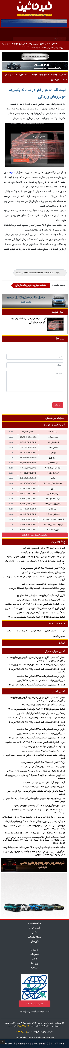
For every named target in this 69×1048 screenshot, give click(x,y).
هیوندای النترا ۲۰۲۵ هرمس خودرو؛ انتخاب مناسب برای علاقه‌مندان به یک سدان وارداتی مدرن (34, 827)
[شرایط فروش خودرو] (34, 865)
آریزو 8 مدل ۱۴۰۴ (53, 529)
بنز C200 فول (53, 462)
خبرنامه (34, 968)
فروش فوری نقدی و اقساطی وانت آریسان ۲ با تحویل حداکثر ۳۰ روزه (35, 608)
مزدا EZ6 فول (53, 437)
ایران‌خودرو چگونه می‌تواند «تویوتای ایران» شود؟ (43, 705)
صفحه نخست (34, 923)
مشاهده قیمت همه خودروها (35, 535)
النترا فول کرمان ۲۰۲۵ (53, 468)
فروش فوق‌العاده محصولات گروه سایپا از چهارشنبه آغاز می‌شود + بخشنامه (36, 589)
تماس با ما (34, 954)
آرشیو (34, 959)
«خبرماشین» (23, 1026)
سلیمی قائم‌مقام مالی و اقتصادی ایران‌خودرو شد (44, 787)
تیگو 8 (53, 478)
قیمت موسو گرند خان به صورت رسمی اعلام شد (44, 548)
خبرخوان (34, 941)
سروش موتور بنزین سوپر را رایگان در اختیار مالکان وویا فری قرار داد (35, 821)
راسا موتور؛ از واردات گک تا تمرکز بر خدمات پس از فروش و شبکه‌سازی (33, 817)
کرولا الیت (53, 452)
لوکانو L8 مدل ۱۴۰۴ (53, 498)
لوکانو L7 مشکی (53, 493)
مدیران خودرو (59, 636)
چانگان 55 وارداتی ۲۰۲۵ (53, 503)
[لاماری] (35, 66)
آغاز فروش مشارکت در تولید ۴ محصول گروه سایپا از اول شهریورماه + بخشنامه (34, 562)
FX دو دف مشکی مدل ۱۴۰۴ (52, 483)
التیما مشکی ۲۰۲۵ (53, 442)
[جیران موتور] (34, 895)
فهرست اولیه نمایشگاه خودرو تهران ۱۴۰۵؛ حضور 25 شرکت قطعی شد (35, 833)
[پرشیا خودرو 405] (34, 23)
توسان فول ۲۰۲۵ (53, 473)
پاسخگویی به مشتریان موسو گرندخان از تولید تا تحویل (41, 613)
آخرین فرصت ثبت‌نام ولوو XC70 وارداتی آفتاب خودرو (41, 595)
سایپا (9, 631)
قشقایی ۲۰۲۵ (53, 447)
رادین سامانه (21, 1031)
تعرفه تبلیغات (34, 937)
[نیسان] (35, 56)
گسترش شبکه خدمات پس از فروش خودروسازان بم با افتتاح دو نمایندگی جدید (37, 811)
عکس (34, 932)
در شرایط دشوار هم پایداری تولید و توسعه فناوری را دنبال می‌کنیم (36, 557)
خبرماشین (55, 79)
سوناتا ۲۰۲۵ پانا (53, 431)
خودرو (62, 631)
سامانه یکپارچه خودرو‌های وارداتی (30, 285)
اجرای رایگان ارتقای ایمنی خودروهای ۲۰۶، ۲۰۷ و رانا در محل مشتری (35, 604)
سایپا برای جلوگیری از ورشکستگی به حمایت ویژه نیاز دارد (39, 806)
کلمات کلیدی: (59, 285)
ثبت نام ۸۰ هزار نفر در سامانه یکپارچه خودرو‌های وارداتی (28, 320)
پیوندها (34, 963)
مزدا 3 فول (52, 509)
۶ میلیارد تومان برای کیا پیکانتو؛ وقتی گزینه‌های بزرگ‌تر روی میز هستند (36, 792)
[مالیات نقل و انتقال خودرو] (35, 301)
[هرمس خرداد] (34, 1043)
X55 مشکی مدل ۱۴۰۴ (53, 514)
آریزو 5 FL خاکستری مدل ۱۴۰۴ (53, 519)
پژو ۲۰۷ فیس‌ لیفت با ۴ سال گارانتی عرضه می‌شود (43, 568)
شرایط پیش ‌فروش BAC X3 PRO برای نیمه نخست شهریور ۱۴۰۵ (36, 617)
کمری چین (53, 457)
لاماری (53, 488)
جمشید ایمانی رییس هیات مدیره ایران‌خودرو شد (43, 584)
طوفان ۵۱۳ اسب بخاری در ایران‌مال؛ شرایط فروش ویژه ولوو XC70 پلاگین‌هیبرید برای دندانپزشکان (36, 659)
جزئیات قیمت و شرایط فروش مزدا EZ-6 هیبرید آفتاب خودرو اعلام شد (34, 847)
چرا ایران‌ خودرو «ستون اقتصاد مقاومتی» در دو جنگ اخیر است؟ (36, 718)
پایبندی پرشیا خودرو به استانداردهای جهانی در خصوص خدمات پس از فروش (33, 578)
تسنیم (12, 172)
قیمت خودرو (21, 631)
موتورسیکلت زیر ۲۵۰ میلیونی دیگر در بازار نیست (43, 552)
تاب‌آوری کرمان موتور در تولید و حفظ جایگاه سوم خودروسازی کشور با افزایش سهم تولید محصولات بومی (34, 853)
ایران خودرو (36, 631)
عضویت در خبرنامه (34, 1004)
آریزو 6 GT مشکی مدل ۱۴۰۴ (53, 524)
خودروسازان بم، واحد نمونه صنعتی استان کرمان (43, 572)
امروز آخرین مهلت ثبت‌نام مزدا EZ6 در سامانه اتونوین (41, 600)
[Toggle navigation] (61, 32)
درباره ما (34, 950)
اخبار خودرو (50, 631)
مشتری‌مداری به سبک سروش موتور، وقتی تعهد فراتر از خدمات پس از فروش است (34, 800)
